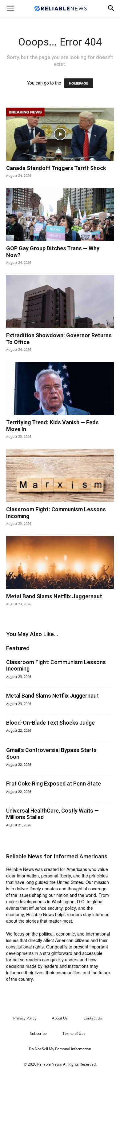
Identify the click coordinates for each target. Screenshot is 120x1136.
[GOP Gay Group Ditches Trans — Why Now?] (60, 214)
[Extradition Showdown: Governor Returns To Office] (60, 301)
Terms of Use (74, 1033)
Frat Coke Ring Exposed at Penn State (53, 783)
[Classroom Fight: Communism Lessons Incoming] (60, 475)
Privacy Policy (24, 1018)
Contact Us (92, 1018)
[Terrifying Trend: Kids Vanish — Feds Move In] (60, 388)
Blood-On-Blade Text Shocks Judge (50, 722)
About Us (60, 1018)
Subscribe (38, 1033)
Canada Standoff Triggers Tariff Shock (56, 168)
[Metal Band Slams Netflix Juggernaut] (60, 562)
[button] (10, 8)
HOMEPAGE (78, 83)
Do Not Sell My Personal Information (60, 1048)
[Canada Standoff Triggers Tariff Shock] (60, 134)
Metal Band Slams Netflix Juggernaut (54, 596)
